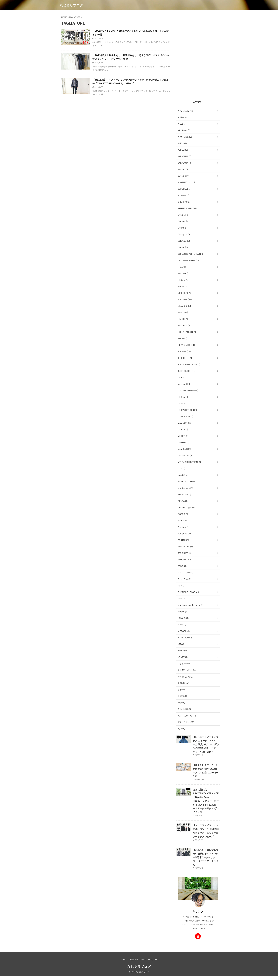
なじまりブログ (71, 5)
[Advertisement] (198, 54)
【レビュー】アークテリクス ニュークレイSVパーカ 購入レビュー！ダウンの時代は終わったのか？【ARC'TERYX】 (206, 744)
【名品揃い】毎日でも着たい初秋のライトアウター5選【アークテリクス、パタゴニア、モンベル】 (205, 857)
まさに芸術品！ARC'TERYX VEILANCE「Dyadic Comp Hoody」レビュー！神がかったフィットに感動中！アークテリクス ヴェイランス (206, 801)
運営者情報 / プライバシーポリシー (143, 959)
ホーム (123, 959)
